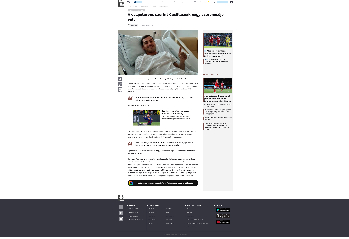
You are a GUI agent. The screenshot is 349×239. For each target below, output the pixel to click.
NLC (150, 227)
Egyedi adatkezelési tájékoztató (197, 223)
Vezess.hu (152, 216)
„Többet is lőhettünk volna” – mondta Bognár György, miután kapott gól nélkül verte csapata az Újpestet (217, 126)
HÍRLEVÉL (189, 212)
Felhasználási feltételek (195, 219)
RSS (188, 208)
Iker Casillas (133, 6)
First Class (152, 219)
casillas (154, 6)
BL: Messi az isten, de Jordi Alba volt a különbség (175, 112)
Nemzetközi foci (136, 10)
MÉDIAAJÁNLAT (191, 227)
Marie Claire (170, 223)
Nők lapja (169, 219)
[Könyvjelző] (120, 89)
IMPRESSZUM (190, 216)
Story (168, 212)
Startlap (151, 208)
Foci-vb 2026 (162, 2)
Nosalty (151, 223)
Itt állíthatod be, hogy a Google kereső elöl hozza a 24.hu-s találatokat (165, 183)
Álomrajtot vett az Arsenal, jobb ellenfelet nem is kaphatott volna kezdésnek (217, 98)
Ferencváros (173, 2)
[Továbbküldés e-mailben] (120, 84)
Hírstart (151, 212)
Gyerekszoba (170, 216)
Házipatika (169, 208)
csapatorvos (164, 6)
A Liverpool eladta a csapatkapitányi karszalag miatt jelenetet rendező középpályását (218, 112)
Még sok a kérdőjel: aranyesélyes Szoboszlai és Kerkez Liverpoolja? (217, 53)
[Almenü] (128, 2)
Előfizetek (222, 2)
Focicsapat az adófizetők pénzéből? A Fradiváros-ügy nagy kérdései (216, 61)
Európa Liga (182, 2)
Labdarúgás (144, 6)
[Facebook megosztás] (120, 79)
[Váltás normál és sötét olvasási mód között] (214, 2)
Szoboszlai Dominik (195, 2)
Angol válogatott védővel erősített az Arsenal (218, 118)
